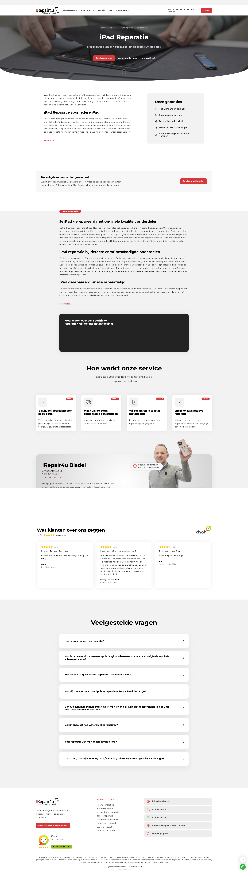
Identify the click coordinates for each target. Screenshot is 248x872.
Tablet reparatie (105, 816)
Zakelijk (102, 10)
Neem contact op (105, 805)
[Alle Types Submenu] (93, 10)
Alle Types (86, 10)
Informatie (121, 10)
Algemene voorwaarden (116, 867)
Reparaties (113, 28)
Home (103, 28)
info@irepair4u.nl (160, 801)
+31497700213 (53, 477)
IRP (111, 10)
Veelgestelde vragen (128, 58)
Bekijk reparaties (104, 58)
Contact (206, 10)
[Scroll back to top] (243, 860)
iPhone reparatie (105, 808)
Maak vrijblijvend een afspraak (53, 825)
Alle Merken (69, 10)
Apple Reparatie (126, 28)
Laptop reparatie (105, 827)
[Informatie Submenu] (128, 10)
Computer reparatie (107, 823)
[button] (125, 641)
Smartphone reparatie (108, 812)
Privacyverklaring (135, 867)
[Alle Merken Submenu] (76, 10)
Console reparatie (106, 830)
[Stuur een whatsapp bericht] (243, 867)
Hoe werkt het (148, 58)
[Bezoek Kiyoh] (203, 530)
